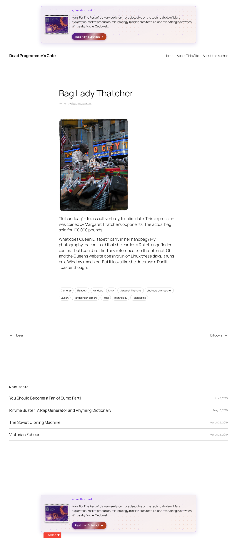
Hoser (19, 335)
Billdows (216, 335)
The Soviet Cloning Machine (34, 422)
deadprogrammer (81, 103)
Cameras (66, 290)
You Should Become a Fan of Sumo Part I (45, 398)
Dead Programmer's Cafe (32, 55)
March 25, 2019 (219, 422)
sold (63, 230)
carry (114, 239)
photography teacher (159, 290)
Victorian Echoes (24, 434)
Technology (120, 297)
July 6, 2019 (221, 398)
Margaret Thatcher (130, 290)
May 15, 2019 (220, 410)
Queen (65, 297)
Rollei (106, 297)
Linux (111, 290)
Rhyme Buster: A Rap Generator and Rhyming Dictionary (60, 410)
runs (170, 256)
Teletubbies (139, 297)
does (141, 262)
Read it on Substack (89, 36)
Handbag (98, 290)
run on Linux (129, 256)
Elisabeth (82, 290)
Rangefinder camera (85, 297)
